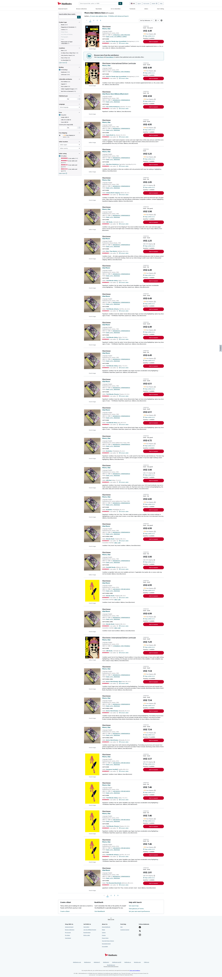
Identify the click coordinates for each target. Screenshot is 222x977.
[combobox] (98, 3)
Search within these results (67, 14)
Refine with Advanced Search (119, 16)
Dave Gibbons (110, 57)
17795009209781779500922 (121, 71)
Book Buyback (87, 932)
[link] (161, 20)
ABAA (115, 542)
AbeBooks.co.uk (77, 962)
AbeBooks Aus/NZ (116, 962)
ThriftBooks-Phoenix (112, 394)
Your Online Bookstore (113, 106)
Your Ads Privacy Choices (108, 940)
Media (103, 929)
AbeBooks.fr (97, 962)
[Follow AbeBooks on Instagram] (140, 935)
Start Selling (160, 8)
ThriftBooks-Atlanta (112, 309)
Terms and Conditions (135, 970)
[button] (86, 20)
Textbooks (132, 8)
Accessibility (105, 946)
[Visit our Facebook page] (140, 927)
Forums (104, 935)
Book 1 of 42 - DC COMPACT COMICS (116, 36)
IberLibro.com (137, 962)
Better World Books (112, 710)
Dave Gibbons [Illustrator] (119, 94)
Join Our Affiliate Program (90, 929)
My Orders (67, 935)
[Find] (120, 3)
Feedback (220, 348)
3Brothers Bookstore (112, 164)
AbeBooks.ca (127, 962)
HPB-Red (108, 480)
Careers (104, 932)
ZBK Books (109, 222)
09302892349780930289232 (121, 100)
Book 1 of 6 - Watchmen (113, 101)
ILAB (119, 542)
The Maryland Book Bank (113, 883)
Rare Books (99, 8)
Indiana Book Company (113, 192)
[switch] (60, 135)
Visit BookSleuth (100, 911)
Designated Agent (106, 943)
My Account (146, 3)
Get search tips (134, 906)
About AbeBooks (106, 927)
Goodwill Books (111, 567)
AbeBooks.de (87, 962)
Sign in (139, 3)
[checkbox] (59, 24)
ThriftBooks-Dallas (112, 280)
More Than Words (111, 251)
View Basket (68, 938)
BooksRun (109, 451)
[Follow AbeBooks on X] (140, 931)
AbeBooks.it (106, 962)
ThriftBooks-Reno (111, 422)
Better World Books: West (114, 681)
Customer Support (124, 929)
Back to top (111, 919)
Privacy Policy (105, 938)
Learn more (62, 62)
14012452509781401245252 (121, 589)
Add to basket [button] (153, 41)
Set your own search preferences (139, 911)
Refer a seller (87, 935)
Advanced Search (62, 8)
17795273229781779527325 (121, 34)
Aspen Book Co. (110, 135)
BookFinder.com (111, 965)
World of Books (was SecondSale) (116, 41)
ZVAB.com (146, 962)
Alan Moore (100, 57)
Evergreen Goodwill (112, 769)
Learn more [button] (62, 173)
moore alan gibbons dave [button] (99, 16)
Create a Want (65, 911)
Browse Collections (81, 8)
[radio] (59, 72)
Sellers (146, 8)
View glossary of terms (136, 908)
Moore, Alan (106, 29)
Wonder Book (110, 539)
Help (161, 3)
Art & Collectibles (116, 8)
